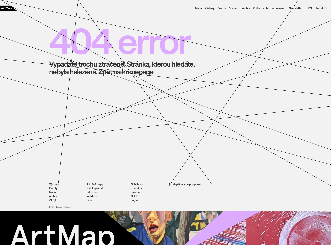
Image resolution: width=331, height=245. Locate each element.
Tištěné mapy (95, 184)
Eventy (53, 188)
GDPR (134, 196)
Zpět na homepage (125, 71)
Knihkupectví (95, 188)
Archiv (53, 196)
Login (134, 200)
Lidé (89, 200)
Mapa (52, 192)
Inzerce (135, 192)
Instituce (92, 196)
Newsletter (296, 8)
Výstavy (54, 184)
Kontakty (136, 188)
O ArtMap (136, 184)
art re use (92, 192)
